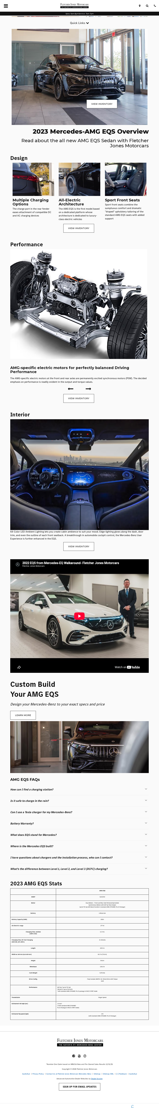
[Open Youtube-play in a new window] (79, 1056)
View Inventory (101, 104)
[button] (79, 789)
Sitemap (97, 1074)
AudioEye (26, 1074)
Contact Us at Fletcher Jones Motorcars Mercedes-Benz (68, 1074)
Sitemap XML (108, 1074)
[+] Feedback (121, 1074)
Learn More (23, 715)
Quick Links (78, 23)
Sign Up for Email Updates (79, 1086)
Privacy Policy (38, 1074)
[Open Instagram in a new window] (85, 1056)
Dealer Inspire (96, 1078)
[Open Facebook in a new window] (73, 1056)
